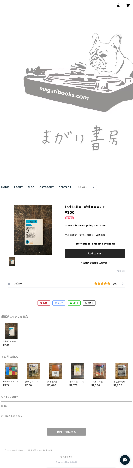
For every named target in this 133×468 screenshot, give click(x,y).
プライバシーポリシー (13, 450)
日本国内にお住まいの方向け (95, 263)
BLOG (31, 187)
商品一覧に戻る (66, 431)
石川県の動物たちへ (11, 416)
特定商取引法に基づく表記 (40, 450)
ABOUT (18, 187)
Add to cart (95, 253)
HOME (5, 187)
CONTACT (65, 187)
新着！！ (5, 406)
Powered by (63, 462)
